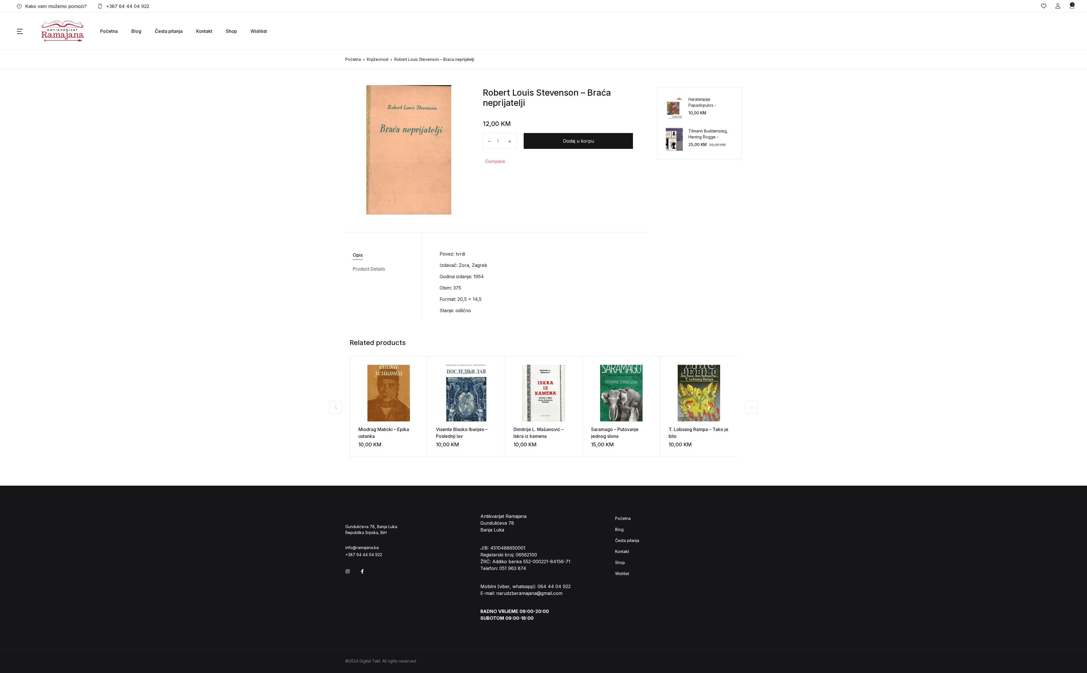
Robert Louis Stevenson (531, 92)
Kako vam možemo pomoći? (55, 6)
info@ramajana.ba (362, 547)
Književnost (377, 59)
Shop (231, 31)
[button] (1058, 6)
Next (751, 407)
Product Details (369, 269)
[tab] (381, 255)
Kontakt (204, 31)
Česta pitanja (169, 31)
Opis (358, 255)
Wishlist (259, 31)
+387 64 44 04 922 (127, 6)
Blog (136, 31)
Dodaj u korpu (578, 141)
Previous (335, 407)
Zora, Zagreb (473, 265)
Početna (109, 31)
